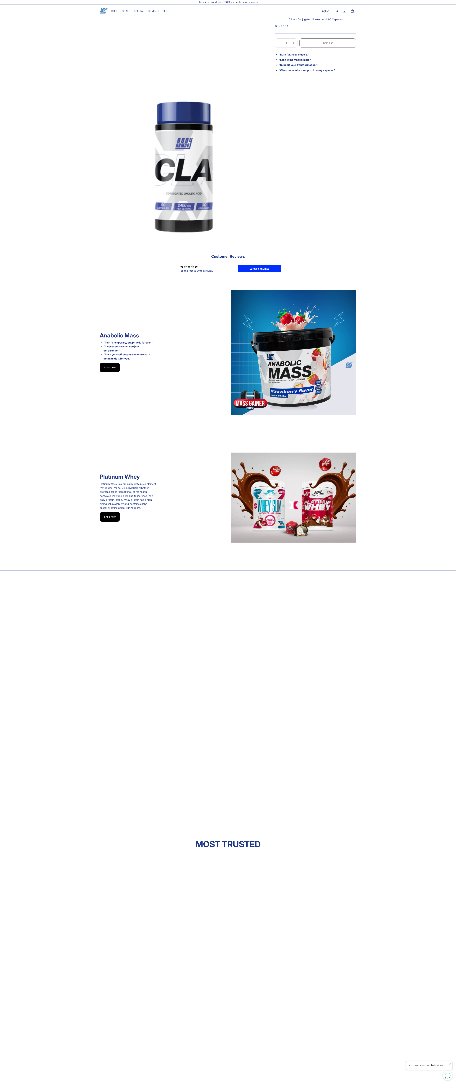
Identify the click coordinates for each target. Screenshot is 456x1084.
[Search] (337, 11)
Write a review (259, 269)
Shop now (110, 367)
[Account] (344, 11)
